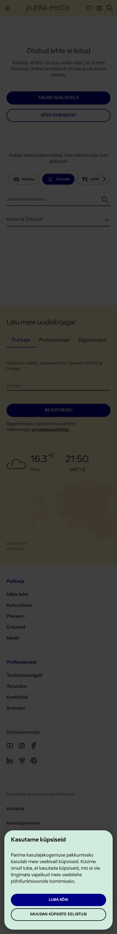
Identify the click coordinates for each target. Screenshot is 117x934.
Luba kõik (58, 900)
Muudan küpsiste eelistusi (58, 914)
